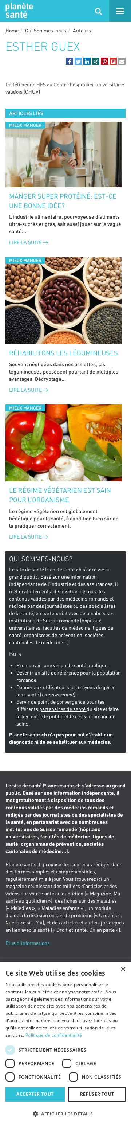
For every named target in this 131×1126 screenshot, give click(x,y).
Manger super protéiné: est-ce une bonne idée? (62, 201)
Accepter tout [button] (34, 1094)
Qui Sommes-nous (45, 30)
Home (12, 30)
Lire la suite (26, 242)
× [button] (123, 969)
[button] (69, 61)
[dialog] (65, 1044)
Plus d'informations (27, 943)
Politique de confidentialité (53, 1035)
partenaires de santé (63, 709)
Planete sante (18, 11)
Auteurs (82, 30)
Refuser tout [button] (97, 1094)
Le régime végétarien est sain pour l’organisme (60, 495)
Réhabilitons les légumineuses (63, 353)
